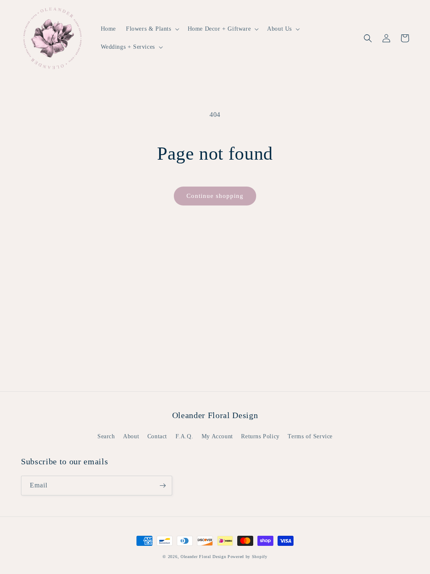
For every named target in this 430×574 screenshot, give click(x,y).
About (131, 436)
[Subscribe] (162, 485)
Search (106, 436)
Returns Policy (260, 436)
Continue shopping (215, 195)
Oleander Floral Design (203, 556)
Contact (157, 436)
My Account (217, 436)
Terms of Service (310, 436)
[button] (152, 29)
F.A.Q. (185, 436)
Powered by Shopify (247, 556)
